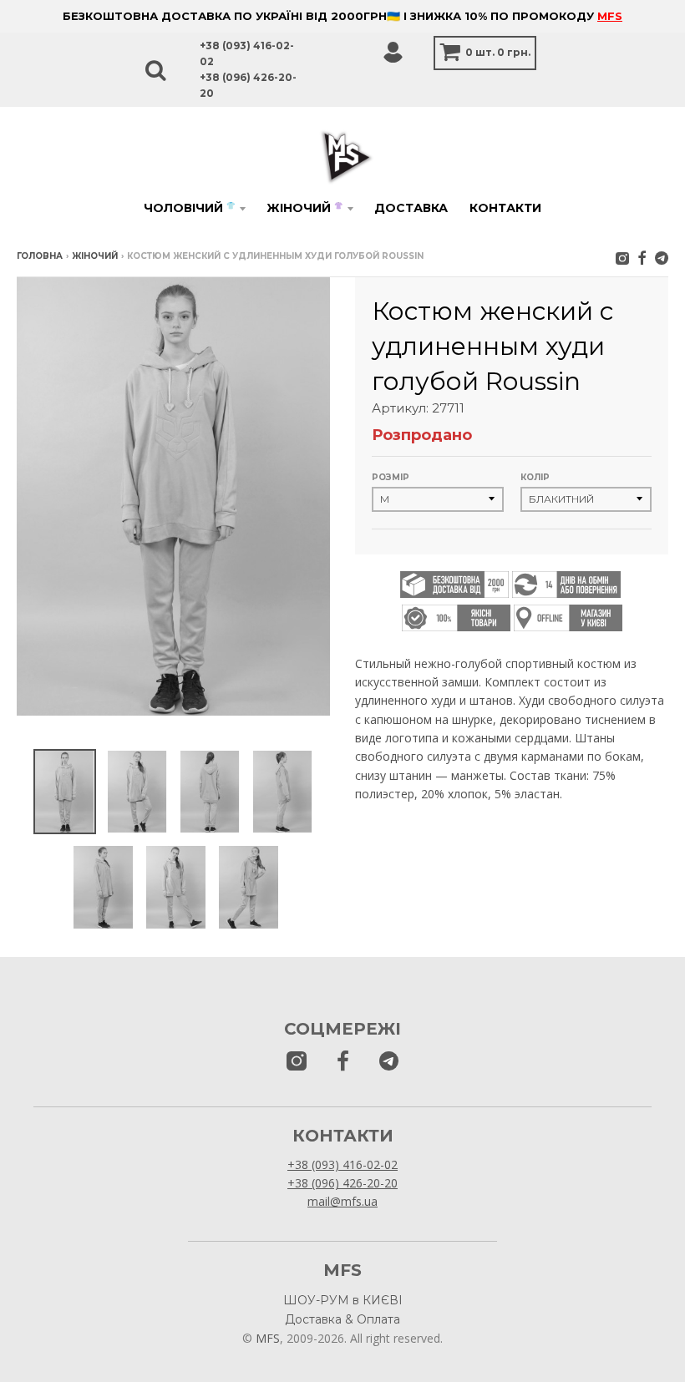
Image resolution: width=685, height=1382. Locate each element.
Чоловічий (189, 207)
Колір (535, 477)
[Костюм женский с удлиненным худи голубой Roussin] (64, 792)
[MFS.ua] (642, 258)
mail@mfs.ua (342, 1201)
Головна (40, 256)
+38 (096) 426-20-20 (342, 1183)
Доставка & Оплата (342, 1319)
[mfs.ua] (622, 258)
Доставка (411, 207)
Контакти (505, 207)
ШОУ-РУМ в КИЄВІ (343, 1300)
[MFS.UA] (661, 258)
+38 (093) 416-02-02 (342, 1164)
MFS (609, 16)
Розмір (390, 477)
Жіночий (304, 207)
